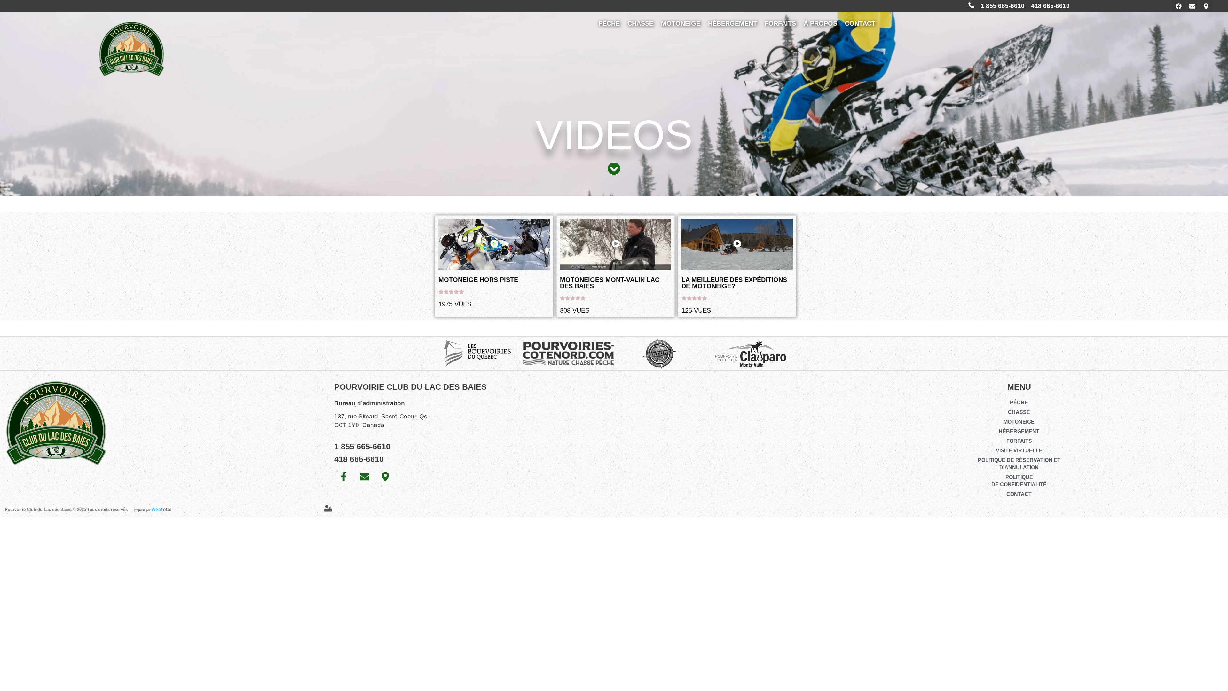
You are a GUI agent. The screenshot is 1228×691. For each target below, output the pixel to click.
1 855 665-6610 (1003, 6)
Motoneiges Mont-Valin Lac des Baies (609, 283)
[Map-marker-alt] (1206, 6)
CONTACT (860, 23)
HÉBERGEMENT (732, 23)
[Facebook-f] (343, 476)
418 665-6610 (1050, 6)
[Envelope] (1192, 6)
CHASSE (640, 23)
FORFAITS (780, 23)
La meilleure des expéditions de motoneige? (734, 283)
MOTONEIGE (680, 23)
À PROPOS (820, 23)
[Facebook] (1178, 6)
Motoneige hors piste (478, 279)
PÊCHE (609, 23)
